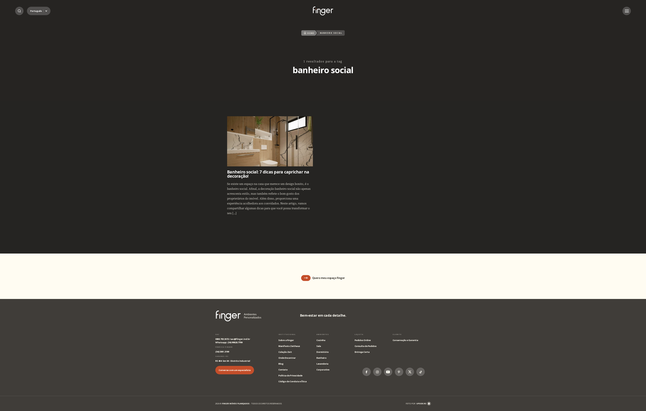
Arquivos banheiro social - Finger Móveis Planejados (323, 10)
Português (36, 10)
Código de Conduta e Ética (292, 381)
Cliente (397, 334)
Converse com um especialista (235, 370)
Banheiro (321, 357)
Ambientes (322, 334)
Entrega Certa (362, 351)
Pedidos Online (363, 340)
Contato (283, 369)
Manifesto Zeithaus (289, 346)
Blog (280, 363)
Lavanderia (322, 363)
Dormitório (322, 351)
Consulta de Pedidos (366, 346)
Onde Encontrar (287, 357)
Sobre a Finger (286, 340)
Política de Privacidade (290, 375)
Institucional (287, 334)
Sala (318, 346)
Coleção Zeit (285, 351)
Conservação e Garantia (405, 340)
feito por (416, 403)
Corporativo (323, 369)
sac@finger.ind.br (240, 339)
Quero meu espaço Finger (328, 278)
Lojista (359, 334)
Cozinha (320, 340)
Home (310, 33)
